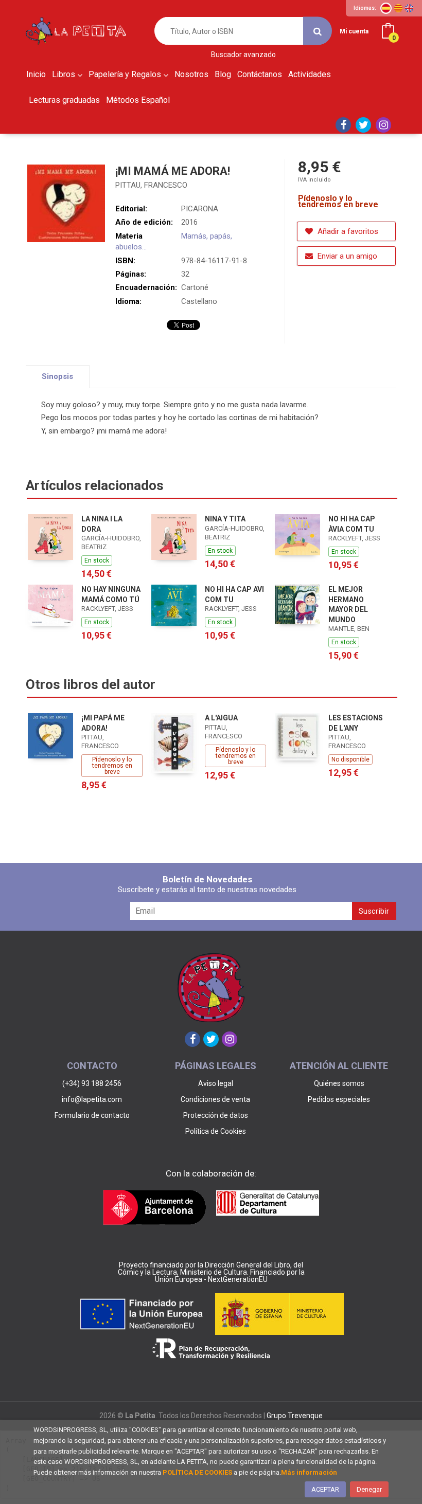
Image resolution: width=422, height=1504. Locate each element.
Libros (64, 74)
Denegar (369, 1489)
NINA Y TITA (225, 519)
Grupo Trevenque (295, 1415)
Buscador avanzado (243, 54)
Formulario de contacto (92, 1115)
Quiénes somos (339, 1083)
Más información (309, 1472)
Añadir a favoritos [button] (346, 231)
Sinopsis (57, 376)
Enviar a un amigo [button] (346, 256)
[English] (409, 8)
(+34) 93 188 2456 (91, 1083)
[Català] (398, 8)
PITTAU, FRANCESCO (151, 185)
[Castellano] (386, 8)
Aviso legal (215, 1083)
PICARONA (199, 208)
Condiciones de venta (215, 1099)
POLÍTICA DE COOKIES (197, 1472)
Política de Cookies (215, 1131)
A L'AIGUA (221, 718)
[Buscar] (317, 31)
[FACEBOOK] (343, 125)
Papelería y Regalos (126, 74)
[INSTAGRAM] (383, 125)
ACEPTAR (325, 1489)
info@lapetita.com (92, 1099)
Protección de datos (215, 1115)
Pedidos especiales (339, 1099)
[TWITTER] (363, 125)
